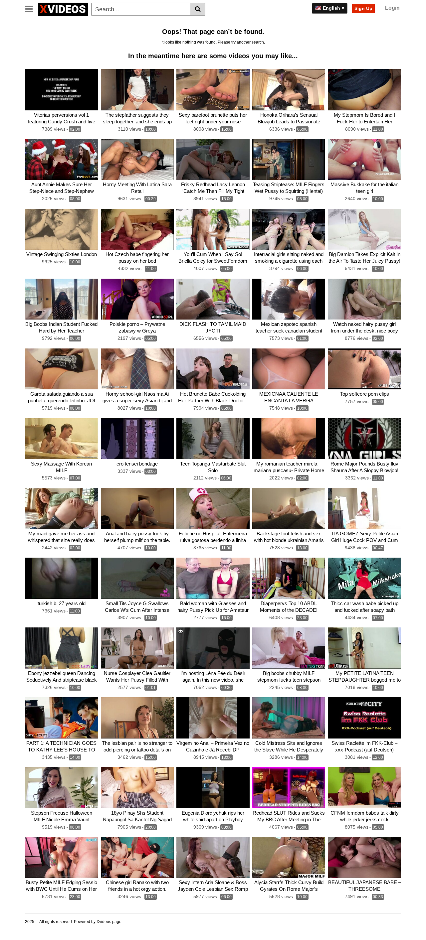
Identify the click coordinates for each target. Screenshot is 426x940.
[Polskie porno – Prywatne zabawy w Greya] (137, 299)
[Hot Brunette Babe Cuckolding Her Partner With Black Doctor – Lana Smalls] (213, 369)
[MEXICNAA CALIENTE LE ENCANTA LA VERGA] (288, 369)
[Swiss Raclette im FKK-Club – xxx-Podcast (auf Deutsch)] (364, 718)
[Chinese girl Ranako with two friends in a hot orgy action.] (137, 857)
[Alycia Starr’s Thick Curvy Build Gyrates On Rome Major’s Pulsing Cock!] (288, 857)
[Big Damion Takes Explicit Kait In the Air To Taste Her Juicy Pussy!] (364, 229)
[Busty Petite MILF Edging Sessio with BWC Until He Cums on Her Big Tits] (61, 857)
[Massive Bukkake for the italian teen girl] (364, 159)
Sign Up (363, 8)
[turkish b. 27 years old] (61, 578)
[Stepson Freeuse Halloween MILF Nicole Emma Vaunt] (61, 787)
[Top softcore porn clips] (364, 369)
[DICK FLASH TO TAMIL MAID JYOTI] (213, 299)
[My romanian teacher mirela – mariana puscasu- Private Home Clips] (288, 439)
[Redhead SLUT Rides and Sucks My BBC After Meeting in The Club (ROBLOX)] (288, 787)
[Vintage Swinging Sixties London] (61, 229)
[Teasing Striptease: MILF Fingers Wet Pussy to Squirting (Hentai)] (288, 159)
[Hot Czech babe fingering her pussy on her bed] (137, 229)
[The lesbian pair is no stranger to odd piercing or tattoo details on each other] (137, 718)
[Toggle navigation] (31, 8)
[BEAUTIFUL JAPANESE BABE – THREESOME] (364, 857)
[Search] (197, 9)
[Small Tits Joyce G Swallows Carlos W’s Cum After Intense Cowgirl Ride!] (137, 578)
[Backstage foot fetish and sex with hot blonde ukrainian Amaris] (288, 508)
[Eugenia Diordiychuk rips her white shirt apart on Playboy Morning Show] (213, 787)
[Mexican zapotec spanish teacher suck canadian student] (288, 299)
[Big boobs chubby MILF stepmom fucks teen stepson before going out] (288, 648)
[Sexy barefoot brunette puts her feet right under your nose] (213, 89)
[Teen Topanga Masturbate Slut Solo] (213, 439)
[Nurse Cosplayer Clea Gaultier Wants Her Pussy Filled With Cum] (137, 648)
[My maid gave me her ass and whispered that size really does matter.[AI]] (61, 508)
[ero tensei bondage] (137, 439)
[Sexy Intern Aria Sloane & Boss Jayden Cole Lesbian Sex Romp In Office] (213, 857)
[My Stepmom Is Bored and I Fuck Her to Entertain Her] (364, 89)
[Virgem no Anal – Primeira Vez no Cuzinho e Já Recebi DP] (213, 718)
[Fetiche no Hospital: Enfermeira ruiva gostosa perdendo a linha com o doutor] (213, 508)
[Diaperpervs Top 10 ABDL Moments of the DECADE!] (288, 578)
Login (392, 8)
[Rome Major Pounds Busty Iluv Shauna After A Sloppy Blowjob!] (364, 439)
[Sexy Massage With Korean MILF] (61, 439)
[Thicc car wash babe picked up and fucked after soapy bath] (364, 578)
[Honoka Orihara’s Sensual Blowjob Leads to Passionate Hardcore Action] (288, 89)
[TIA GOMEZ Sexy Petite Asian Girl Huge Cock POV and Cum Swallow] (364, 508)
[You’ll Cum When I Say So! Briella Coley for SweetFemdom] (213, 229)
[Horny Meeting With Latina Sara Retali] (137, 159)
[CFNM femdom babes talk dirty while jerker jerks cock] (364, 787)
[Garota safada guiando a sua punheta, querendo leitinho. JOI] (61, 369)
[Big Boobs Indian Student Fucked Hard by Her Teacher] (61, 299)
